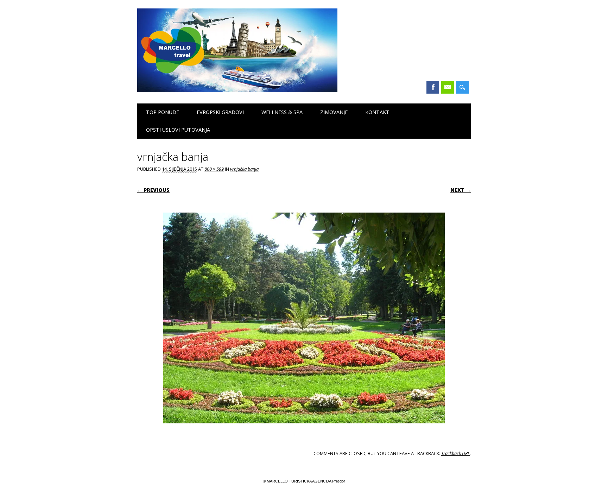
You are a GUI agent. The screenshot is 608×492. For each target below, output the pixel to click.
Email (447, 87)
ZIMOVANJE (334, 112)
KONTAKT (377, 112)
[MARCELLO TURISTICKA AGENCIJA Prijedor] (237, 90)
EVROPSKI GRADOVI (220, 112)
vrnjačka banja (244, 169)
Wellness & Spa (282, 112)
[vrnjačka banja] (304, 430)
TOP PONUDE (162, 112)
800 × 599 (214, 169)
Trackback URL (455, 453)
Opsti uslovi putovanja (178, 129)
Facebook (432, 87)
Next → (460, 190)
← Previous (153, 190)
